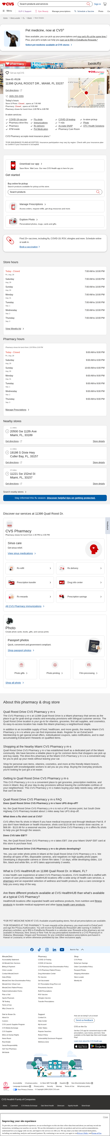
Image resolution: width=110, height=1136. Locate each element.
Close (105, 1117)
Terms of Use (96, 1133)
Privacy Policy (83, 1133)
